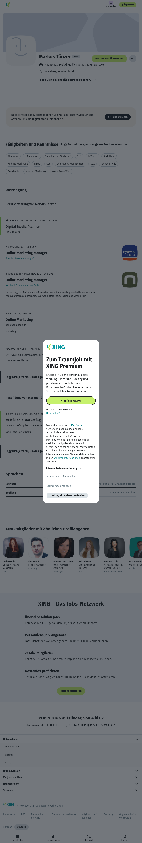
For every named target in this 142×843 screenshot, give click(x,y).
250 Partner (77, 425)
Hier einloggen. (54, 413)
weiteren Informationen (67, 458)
